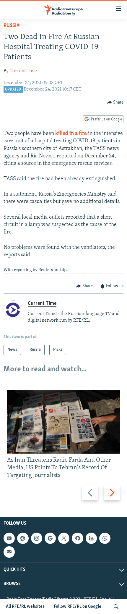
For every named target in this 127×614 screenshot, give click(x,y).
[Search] (116, 606)
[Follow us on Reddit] (22, 538)
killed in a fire (71, 133)
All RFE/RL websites (25, 606)
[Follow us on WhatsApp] (104, 538)
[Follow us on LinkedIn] (91, 538)
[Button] (115, 102)
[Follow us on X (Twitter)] (63, 538)
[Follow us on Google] (50, 538)
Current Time (23, 71)
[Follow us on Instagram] (36, 538)
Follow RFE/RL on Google (77, 606)
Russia (11, 25)
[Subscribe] (9, 552)
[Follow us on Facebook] (77, 538)
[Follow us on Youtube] (9, 538)
